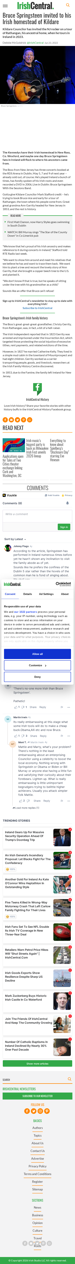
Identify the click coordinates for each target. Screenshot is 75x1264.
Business (37, 1215)
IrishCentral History (37, 399)
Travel (37, 1238)
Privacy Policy (38, 1166)
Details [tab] (27, 593)
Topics (38, 1135)
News (37, 1207)
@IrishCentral (35, 42)
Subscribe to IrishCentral (37, 308)
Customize (35, 665)
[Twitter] (33, 1111)
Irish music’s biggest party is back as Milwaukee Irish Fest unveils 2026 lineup (37, 448)
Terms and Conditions (37, 1174)
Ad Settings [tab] (46, 593)
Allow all (37, 653)
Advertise (37, 1158)
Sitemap (37, 1189)
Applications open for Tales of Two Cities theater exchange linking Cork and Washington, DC (13, 465)
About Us (37, 1143)
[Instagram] (40, 1111)
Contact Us (38, 1151)
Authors (37, 1128)
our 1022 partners (25, 611)
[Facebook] (27, 1111)
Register (37, 1181)
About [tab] (65, 593)
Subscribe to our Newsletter (37, 1096)
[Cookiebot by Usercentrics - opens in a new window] (55, 584)
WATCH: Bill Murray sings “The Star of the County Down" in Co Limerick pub (37, 233)
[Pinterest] (47, 1111)
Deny (37, 676)
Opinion (37, 1223)
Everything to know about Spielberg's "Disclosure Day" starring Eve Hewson (59, 450)
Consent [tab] (10, 593)
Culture (37, 1230)
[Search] (68, 5)
